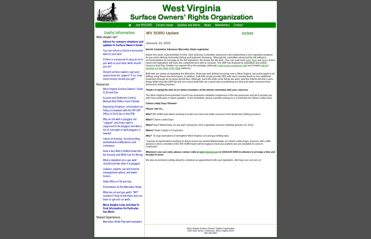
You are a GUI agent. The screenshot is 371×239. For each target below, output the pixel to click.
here (248, 60)
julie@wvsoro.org (209, 152)
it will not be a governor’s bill (232, 65)
